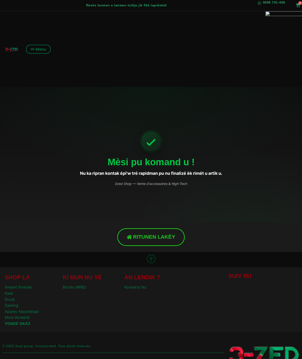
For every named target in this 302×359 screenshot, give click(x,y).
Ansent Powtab (18, 287)
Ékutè (10, 299)
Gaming (11, 305)
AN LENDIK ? (142, 277)
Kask (9, 293)
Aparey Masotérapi (22, 311)
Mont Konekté (17, 317)
